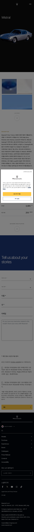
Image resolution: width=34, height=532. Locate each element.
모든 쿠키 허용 (17, 194)
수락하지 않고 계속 (27, 171)
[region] (17, 186)
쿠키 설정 (17, 198)
